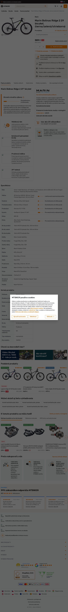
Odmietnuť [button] (33, 316)
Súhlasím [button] (50, 317)
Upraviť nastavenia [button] (20, 316)
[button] (32, 310)
